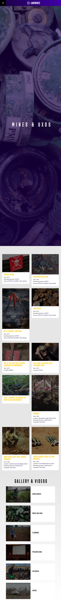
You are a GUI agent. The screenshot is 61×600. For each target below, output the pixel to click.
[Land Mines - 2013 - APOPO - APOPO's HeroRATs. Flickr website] (45, 297)
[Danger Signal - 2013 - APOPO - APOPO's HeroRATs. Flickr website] (15, 263)
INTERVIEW (35, 571)
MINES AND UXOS (37, 513)
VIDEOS (34, 591)
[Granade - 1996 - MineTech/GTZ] (45, 393)
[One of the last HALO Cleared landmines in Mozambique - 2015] (15, 352)
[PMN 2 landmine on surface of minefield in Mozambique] (15, 385)
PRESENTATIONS (37, 552)
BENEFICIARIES (36, 494)
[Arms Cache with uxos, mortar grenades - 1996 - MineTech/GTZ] (15, 441)
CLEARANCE (35, 533)
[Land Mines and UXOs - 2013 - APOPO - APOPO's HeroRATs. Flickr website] (45, 264)
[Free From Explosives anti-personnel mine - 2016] (45, 352)
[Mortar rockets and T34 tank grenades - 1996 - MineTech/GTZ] (45, 440)
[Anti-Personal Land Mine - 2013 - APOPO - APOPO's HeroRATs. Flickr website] (15, 308)
